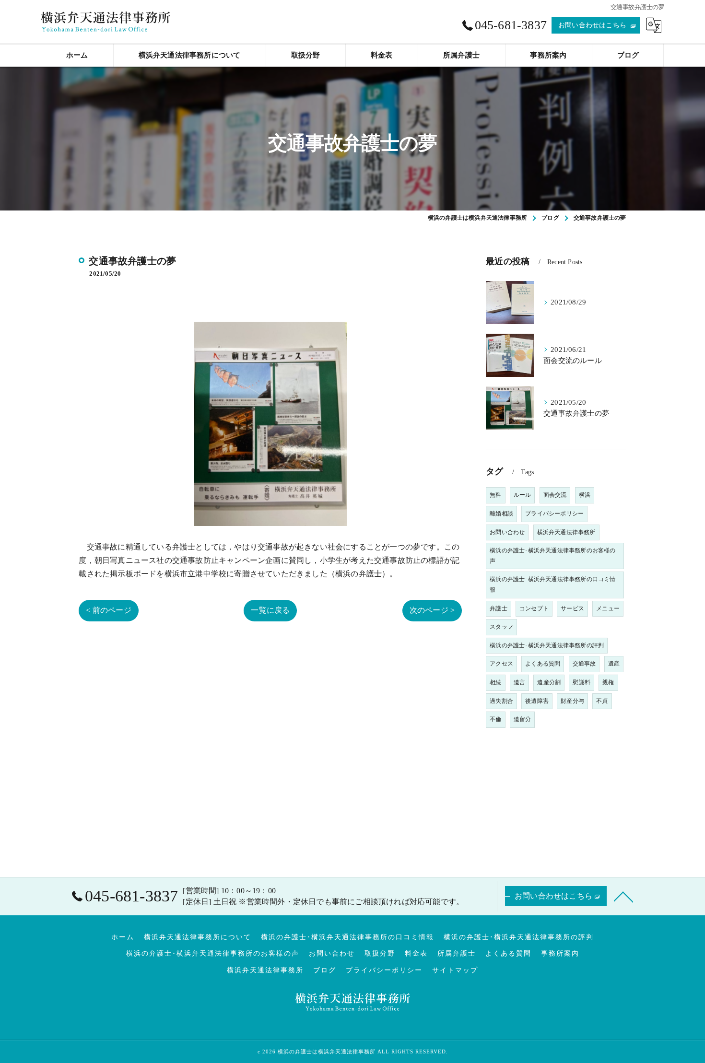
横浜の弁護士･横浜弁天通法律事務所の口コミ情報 (552, 584)
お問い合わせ (507, 532)
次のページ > (432, 610)
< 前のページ (108, 610)
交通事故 (584, 663)
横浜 (584, 494)
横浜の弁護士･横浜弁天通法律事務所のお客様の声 (552, 555)
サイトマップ (455, 970)
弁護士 (498, 608)
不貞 (602, 701)
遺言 (519, 682)
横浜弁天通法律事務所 (566, 532)
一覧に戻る (270, 610)
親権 (608, 682)
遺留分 (522, 719)
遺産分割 (549, 682)
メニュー (608, 608)
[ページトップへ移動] (623, 896)
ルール (522, 494)
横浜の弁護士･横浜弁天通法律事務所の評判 (547, 645)
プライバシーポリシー (554, 513)
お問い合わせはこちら (592, 25)
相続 (495, 682)
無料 (495, 494)
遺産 (614, 663)
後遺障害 (537, 701)
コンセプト (534, 608)
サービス (572, 608)
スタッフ (501, 626)
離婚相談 (501, 513)
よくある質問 (542, 663)
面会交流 (555, 494)
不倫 (495, 719)
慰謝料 (581, 682)
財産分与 (572, 701)
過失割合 (501, 701)
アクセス (501, 663)
